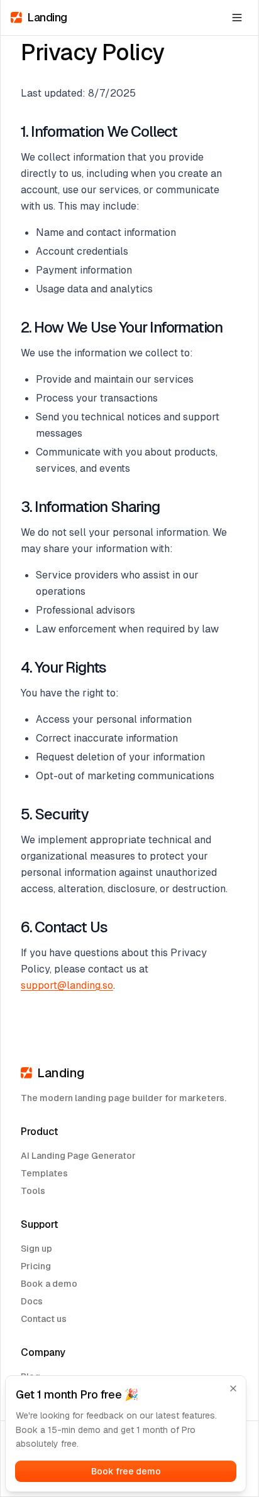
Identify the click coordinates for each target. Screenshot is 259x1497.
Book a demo (49, 1283)
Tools (33, 1190)
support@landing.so (67, 985)
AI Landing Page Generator (78, 1155)
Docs (32, 1301)
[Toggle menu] (237, 17)
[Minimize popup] (233, 1388)
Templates (44, 1173)
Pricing (36, 1266)
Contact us (44, 1318)
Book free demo (126, 1471)
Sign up (36, 1248)
